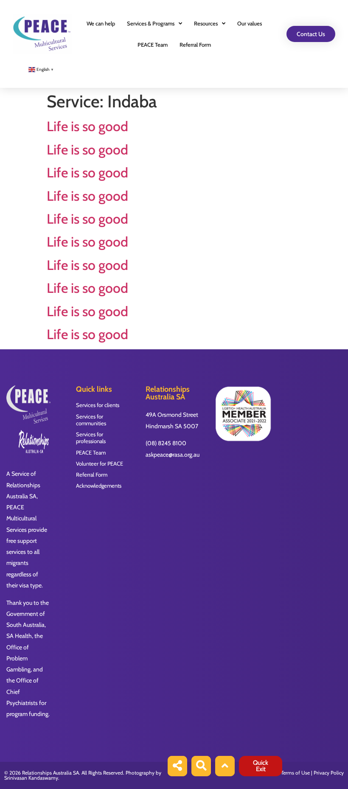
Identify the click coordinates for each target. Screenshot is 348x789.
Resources (206, 23)
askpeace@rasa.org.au (172, 454)
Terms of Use (295, 772)
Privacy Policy (329, 772)
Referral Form (195, 44)
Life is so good (87, 126)
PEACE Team (153, 44)
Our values (249, 23)
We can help (101, 23)
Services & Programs (150, 23)
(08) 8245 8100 (166, 443)
